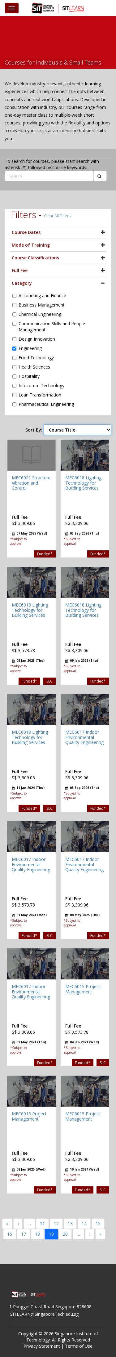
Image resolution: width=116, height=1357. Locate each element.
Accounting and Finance (42, 295)
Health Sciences (34, 367)
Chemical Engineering (40, 314)
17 (23, 1234)
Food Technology (36, 358)
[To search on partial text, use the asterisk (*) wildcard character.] (100, 176)
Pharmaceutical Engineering (46, 404)
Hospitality (29, 376)
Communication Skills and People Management (52, 326)
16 (9, 1234)
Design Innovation (37, 339)
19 (51, 1234)
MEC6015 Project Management (82, 989)
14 (84, 1223)
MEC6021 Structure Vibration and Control (31, 483)
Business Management (42, 305)
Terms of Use (78, 1346)
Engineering (30, 348)
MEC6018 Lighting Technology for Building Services (83, 483)
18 (37, 1234)
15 (98, 1223)
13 (70, 1223)
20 (65, 1234)
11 (42, 1223)
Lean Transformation (40, 395)
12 (56, 1223)
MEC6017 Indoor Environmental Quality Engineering (84, 737)
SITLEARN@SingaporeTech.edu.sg (44, 1314)
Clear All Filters (57, 215)
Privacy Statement (42, 1346)
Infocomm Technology (41, 385)
